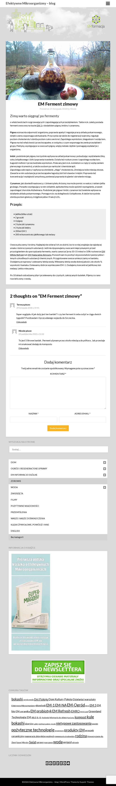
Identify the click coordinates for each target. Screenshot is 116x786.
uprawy (40, 742)
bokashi (17, 699)
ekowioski (41, 705)
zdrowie (75, 742)
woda (58, 741)
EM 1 (39, 125)
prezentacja (59, 731)
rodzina (81, 736)
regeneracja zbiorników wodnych (39, 736)
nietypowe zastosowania (74, 723)
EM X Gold (84, 712)
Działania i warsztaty (84, 699)
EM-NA (61, 705)
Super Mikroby (22, 742)
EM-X (87, 706)
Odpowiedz (21, 322)
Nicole (73, 109)
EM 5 (93, 705)
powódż (95, 724)
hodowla (45, 717)
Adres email (82, 413)
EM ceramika (23, 711)
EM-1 (50, 705)
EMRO (75, 711)
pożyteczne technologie (32, 729)
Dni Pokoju (41, 699)
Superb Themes (87, 782)
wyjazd (67, 742)
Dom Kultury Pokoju (60, 699)
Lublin (36, 724)
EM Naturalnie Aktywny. (40, 254)
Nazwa (33, 413)
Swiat (32, 742)
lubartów (29, 724)
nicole (53, 724)
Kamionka (70, 718)
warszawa (48, 742)
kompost (80, 717)
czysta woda (28, 699)
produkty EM (74, 730)
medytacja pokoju (44, 724)
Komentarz (58, 373)
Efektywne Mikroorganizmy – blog (30, 3)
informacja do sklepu (58, 717)
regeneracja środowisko (65, 736)
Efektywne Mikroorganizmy (23, 705)
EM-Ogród (76, 705)
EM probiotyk (41, 711)
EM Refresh (61, 711)
